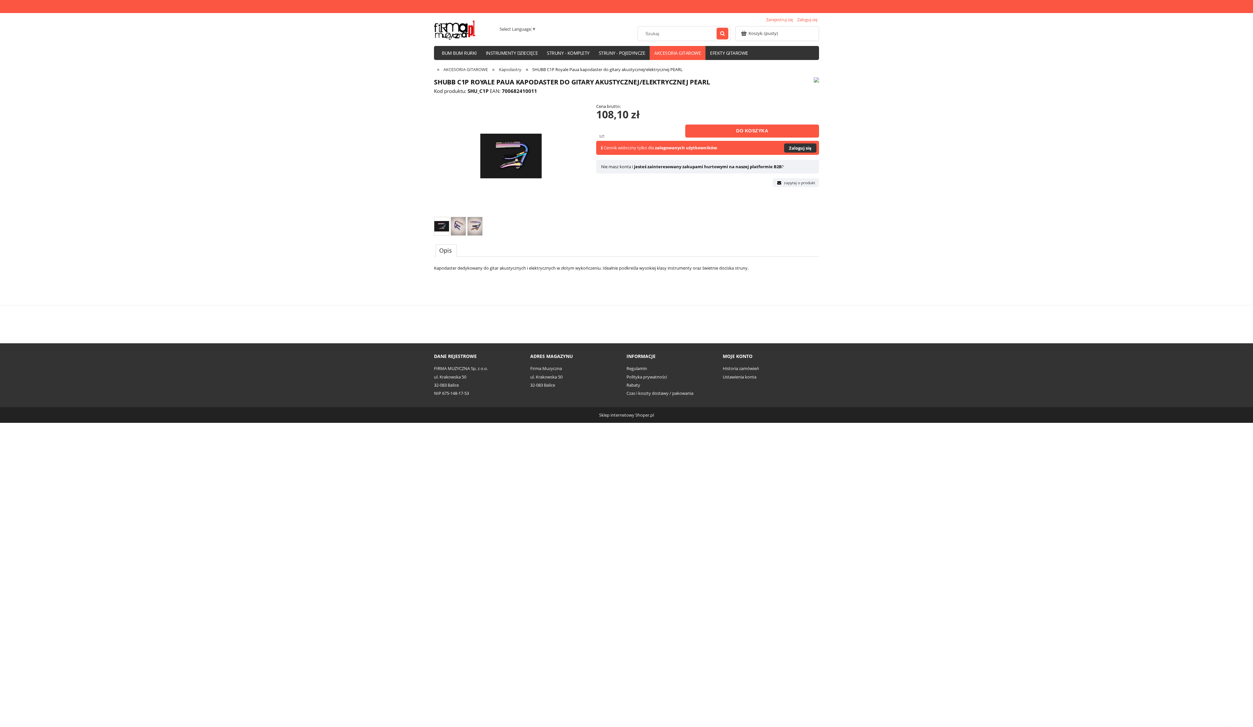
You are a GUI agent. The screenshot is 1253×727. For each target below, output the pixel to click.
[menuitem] (459, 53)
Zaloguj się (800, 148)
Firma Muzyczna (546, 368)
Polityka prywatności (646, 377)
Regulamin (636, 368)
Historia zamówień (741, 368)
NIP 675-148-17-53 (451, 393)
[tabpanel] (626, 278)
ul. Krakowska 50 (450, 377)
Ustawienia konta (739, 377)
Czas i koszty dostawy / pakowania (659, 393)
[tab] (446, 250)
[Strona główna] (454, 30)
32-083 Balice (446, 385)
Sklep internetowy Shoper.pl (626, 415)
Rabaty (633, 385)
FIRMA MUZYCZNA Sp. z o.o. (461, 368)
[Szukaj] (722, 33)
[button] (796, 182)
